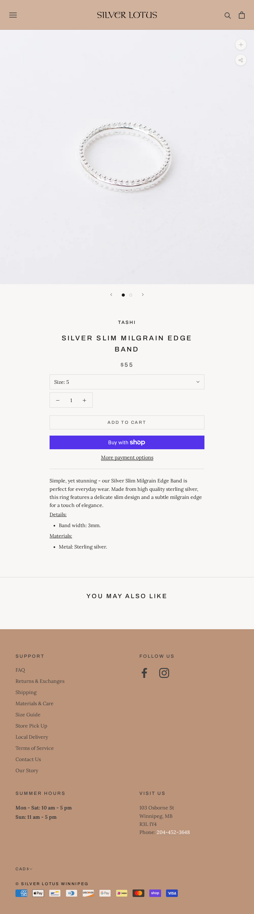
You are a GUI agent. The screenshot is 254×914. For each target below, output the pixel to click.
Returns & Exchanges (39, 681)
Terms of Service (34, 748)
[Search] (228, 15)
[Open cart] (242, 15)
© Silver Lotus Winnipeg (52, 884)
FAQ (20, 670)
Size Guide (28, 714)
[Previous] (111, 294)
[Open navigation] (13, 15)
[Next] (143, 294)
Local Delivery (31, 737)
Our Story (26, 770)
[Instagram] (164, 673)
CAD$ (22, 869)
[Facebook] (144, 673)
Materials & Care (34, 703)
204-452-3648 (173, 832)
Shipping (26, 692)
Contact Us (28, 759)
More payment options (127, 457)
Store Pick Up (31, 726)
